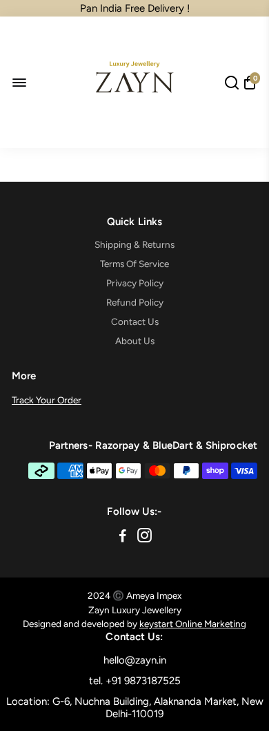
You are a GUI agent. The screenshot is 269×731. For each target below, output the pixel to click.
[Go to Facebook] (122, 537)
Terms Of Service (134, 263)
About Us (135, 340)
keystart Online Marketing (192, 623)
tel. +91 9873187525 (135, 681)
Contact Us (135, 321)
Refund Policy (134, 302)
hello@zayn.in (134, 660)
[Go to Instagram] (144, 537)
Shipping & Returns (134, 244)
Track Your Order (46, 399)
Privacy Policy (134, 282)
